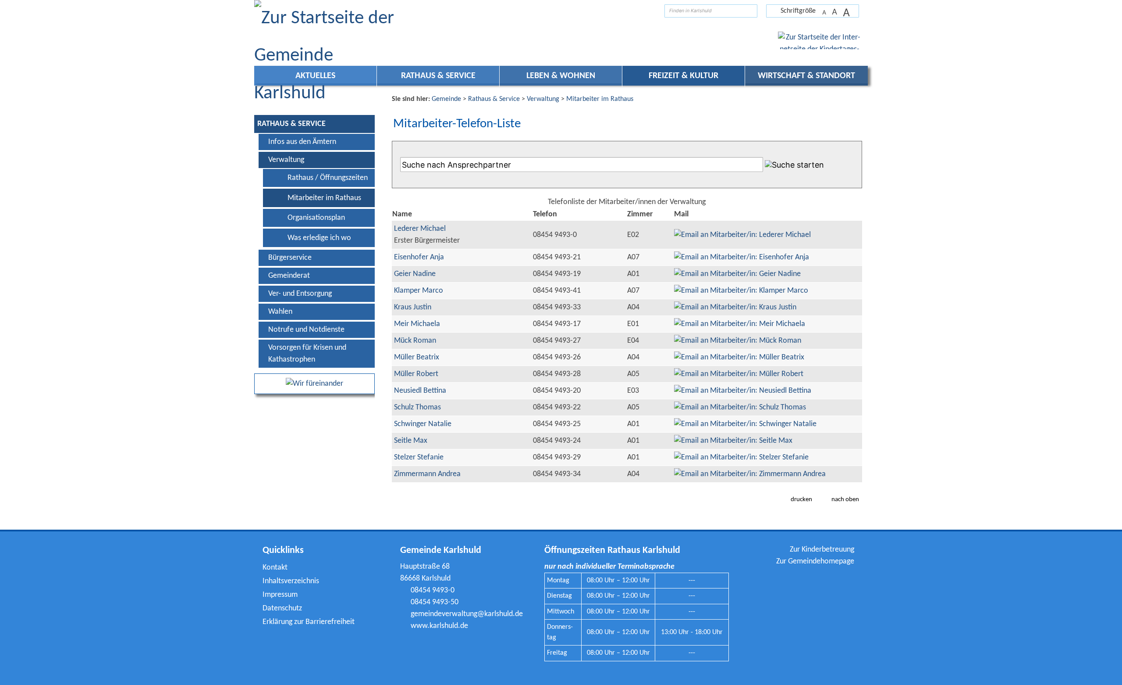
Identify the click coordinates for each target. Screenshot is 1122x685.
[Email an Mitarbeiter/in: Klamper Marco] (741, 291)
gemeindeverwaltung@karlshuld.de (467, 614)
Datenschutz (282, 608)
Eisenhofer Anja (419, 257)
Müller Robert (416, 374)
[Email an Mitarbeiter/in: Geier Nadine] (737, 274)
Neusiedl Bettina (420, 391)
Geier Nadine (415, 274)
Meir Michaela (417, 324)
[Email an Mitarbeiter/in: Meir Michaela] (739, 324)
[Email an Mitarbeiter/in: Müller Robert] (738, 374)
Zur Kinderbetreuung (822, 549)
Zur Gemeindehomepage (815, 561)
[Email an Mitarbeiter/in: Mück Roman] (737, 341)
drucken (801, 499)
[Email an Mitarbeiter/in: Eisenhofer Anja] (741, 257)
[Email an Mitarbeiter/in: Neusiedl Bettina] (742, 391)
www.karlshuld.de (439, 626)
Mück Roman (415, 341)
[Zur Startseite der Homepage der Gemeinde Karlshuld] (651, 11)
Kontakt (275, 567)
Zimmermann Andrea (427, 474)
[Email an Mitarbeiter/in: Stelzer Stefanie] (741, 457)
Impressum (280, 595)
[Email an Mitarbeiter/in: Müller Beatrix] (739, 357)
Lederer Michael (420, 229)
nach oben (845, 499)
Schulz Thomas (417, 407)
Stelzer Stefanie (419, 457)
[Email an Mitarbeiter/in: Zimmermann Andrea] (750, 474)
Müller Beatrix (416, 357)
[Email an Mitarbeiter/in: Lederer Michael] (742, 235)
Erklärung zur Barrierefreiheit (309, 622)
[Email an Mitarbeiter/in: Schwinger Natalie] (745, 424)
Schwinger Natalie (422, 424)
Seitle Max (410, 441)
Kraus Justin (412, 307)
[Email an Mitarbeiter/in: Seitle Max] (733, 441)
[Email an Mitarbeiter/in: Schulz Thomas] (740, 407)
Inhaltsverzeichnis (291, 581)
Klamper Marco (418, 291)
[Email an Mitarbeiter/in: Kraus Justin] (735, 307)
